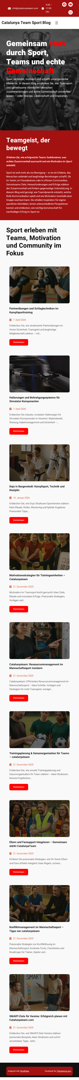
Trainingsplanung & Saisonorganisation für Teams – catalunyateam (39, 755)
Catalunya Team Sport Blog (26, 23)
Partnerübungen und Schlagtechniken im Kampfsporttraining (33, 310)
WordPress (24, 1071)
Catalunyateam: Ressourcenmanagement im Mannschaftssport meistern (36, 666)
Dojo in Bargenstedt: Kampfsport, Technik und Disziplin (36, 488)
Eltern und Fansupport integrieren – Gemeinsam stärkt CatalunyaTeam (38, 844)
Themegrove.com (64, 1071)
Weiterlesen (18, 342)
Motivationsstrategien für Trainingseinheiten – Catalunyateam (37, 577)
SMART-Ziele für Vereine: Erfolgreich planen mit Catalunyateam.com (38, 1018)
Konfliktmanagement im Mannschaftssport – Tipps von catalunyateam (36, 929)
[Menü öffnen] (56, 23)
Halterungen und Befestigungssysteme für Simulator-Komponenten (34, 399)
